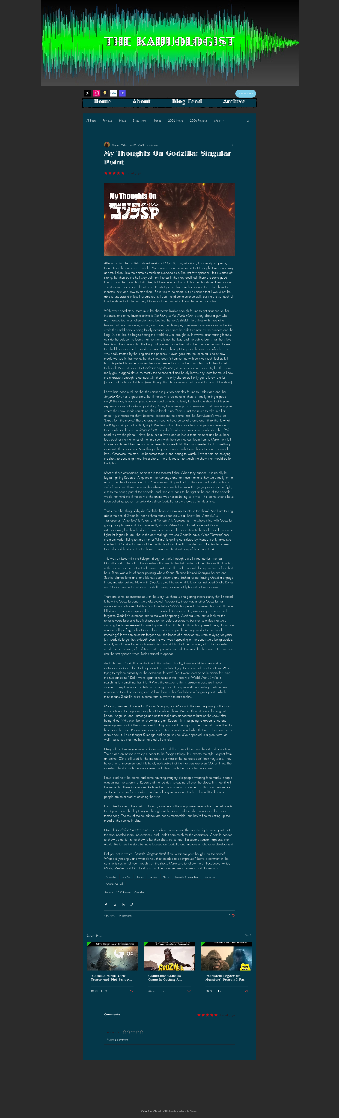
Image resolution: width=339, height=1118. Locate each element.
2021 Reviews (123, 892)
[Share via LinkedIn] (123, 904)
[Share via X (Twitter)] (114, 904)
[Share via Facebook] (106, 904)
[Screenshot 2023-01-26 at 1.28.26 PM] (122, 93)
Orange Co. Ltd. (114, 883)
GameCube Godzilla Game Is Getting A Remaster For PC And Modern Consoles (166, 978)
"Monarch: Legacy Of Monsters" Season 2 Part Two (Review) (226, 978)
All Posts (91, 120)
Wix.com (193, 1110)
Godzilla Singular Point (187, 876)
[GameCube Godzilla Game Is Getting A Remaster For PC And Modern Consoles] (169, 956)
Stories (157, 120)
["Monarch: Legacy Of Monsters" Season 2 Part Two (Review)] (226, 956)
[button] (248, 120)
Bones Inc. (210, 876)
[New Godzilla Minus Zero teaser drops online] (112, 956)
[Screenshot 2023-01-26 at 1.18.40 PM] (104, 93)
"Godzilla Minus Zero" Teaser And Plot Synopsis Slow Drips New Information (112, 978)
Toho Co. (126, 876)
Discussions (139, 120)
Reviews (107, 120)
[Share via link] (131, 904)
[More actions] (233, 145)
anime (153, 876)
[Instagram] (96, 93)
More (217, 120)
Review (140, 876)
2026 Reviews (198, 120)
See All (248, 935)
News (122, 120)
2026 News (175, 120)
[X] (87, 93)
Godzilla (111, 876)
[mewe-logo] (113, 93)
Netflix (166, 876)
